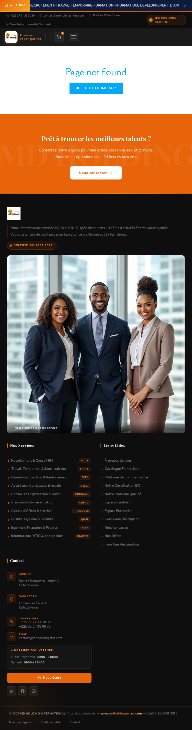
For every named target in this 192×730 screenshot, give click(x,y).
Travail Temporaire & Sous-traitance (50, 469)
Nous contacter (93, 172)
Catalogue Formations (122, 469)
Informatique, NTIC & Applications (50, 536)
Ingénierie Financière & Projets (50, 527)
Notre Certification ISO (122, 485)
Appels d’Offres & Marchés (50, 511)
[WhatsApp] (33, 690)
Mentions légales (20, 722)
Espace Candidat (117, 502)
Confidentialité (50, 722)
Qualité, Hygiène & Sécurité (50, 519)
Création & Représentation (50, 502)
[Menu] (73, 37)
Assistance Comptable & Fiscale (50, 485)
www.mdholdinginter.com (121, 713)
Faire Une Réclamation (122, 544)
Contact (75, 722)
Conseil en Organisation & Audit (50, 494)
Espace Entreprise (118, 511)
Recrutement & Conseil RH (50, 460)
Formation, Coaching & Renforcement (50, 477)
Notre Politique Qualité (123, 494)
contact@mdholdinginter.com (64, 15)
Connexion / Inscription (122, 519)
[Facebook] (22, 690)
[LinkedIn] (11, 690)
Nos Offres (113, 536)
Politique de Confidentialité (126, 477)
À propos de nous (118, 460)
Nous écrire (52, 677)
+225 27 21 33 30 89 (22, 15)
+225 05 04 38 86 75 (35, 627)
